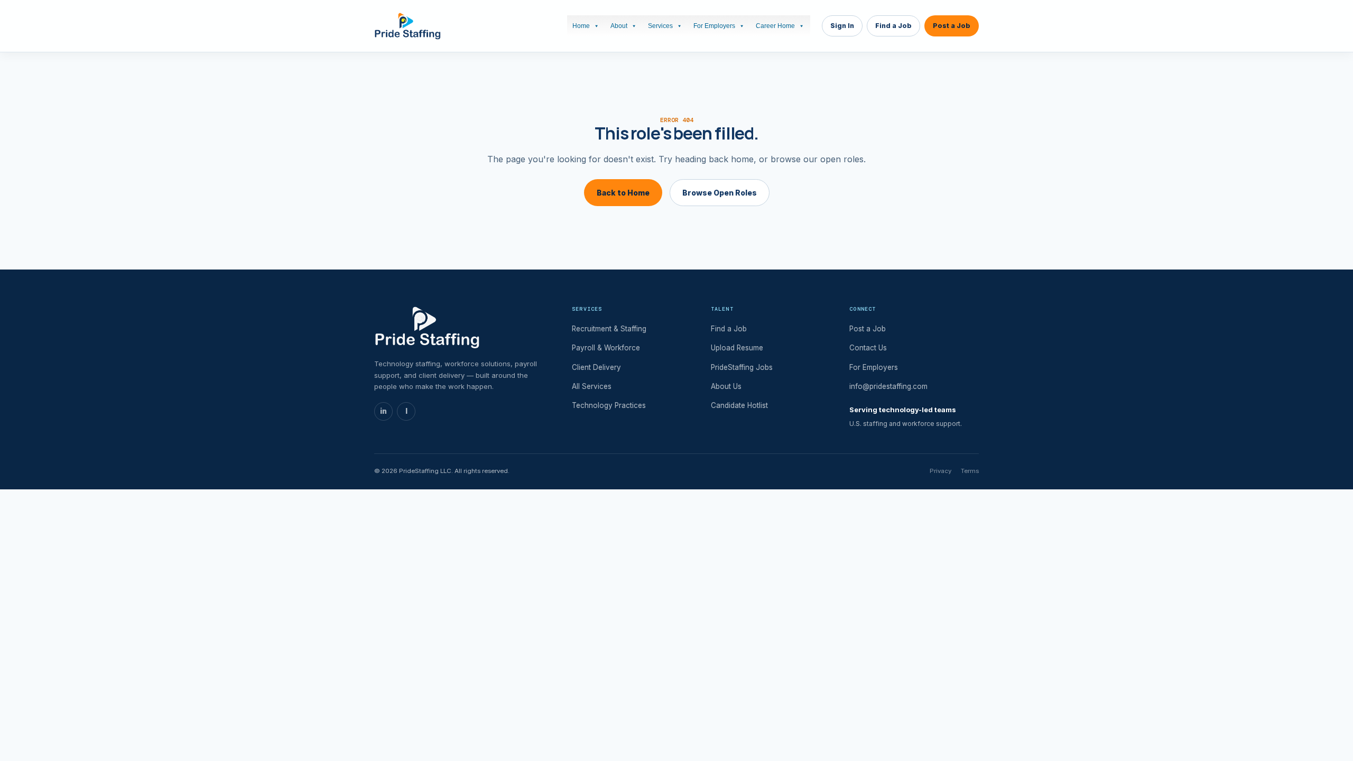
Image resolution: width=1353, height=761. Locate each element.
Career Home (775, 26)
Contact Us (868, 348)
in (383, 411)
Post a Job (951, 26)
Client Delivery (596, 367)
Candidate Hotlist (739, 405)
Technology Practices (609, 405)
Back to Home (623, 192)
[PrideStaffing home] (407, 26)
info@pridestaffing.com (888, 386)
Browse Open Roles (719, 192)
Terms (970, 471)
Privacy (940, 471)
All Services (591, 386)
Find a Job (893, 26)
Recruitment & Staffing (609, 328)
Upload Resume (737, 348)
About (618, 26)
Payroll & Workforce (606, 348)
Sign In (842, 26)
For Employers (714, 26)
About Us (726, 386)
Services (660, 26)
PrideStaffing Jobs (742, 367)
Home (581, 26)
